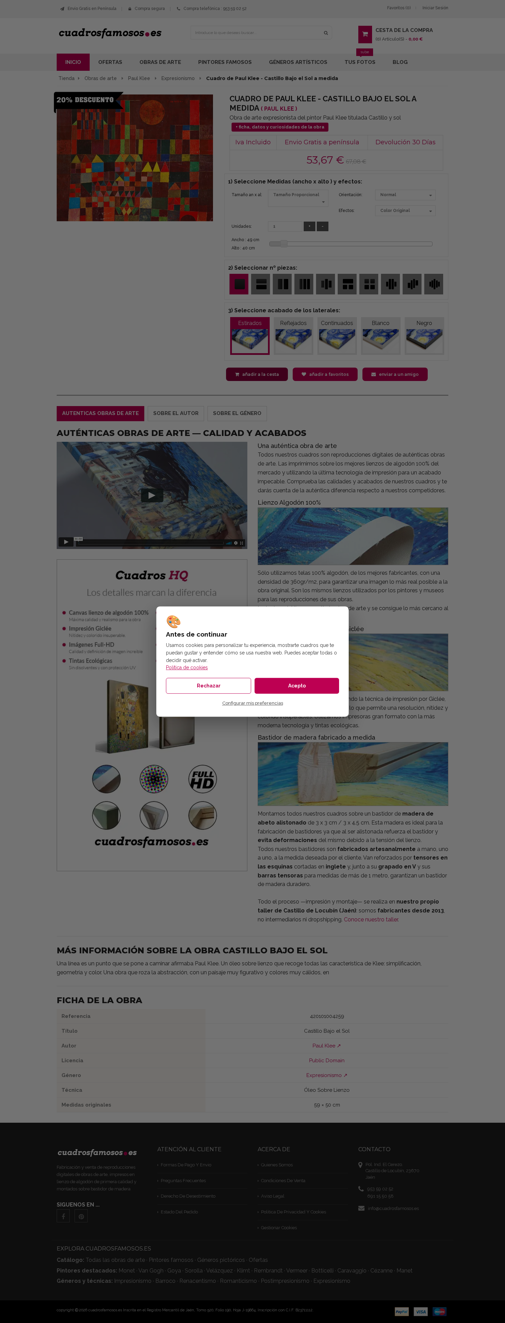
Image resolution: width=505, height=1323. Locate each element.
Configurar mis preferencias (252, 703)
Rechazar (209, 685)
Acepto (297, 685)
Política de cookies (187, 667)
